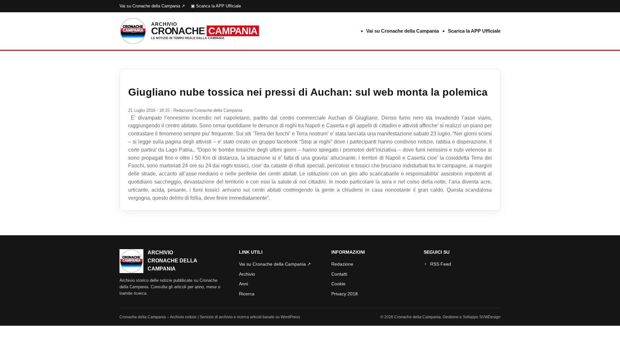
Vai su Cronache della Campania (402, 31)
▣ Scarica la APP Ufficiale (216, 6)
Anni (243, 283)
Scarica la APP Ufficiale (474, 31)
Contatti (339, 274)
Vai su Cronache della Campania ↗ (152, 6)
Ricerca (246, 293)
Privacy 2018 (344, 293)
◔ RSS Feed (437, 264)
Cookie (338, 283)
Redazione (342, 264)
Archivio (247, 274)
